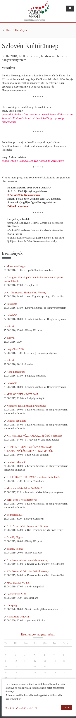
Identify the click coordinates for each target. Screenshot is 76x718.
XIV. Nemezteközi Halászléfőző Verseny (28, 560)
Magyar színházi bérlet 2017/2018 (24, 488)
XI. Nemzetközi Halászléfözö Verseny (26, 292)
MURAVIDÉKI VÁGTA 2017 (22, 394)
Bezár (67, 707)
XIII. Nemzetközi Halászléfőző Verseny (27, 526)
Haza (9, 30)
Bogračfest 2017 (15, 514)
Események (21, 30)
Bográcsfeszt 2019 (16, 594)
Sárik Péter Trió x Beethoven (22, 499)
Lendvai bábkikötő (16, 420)
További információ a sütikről (21, 708)
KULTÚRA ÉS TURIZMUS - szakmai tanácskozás (33, 477)
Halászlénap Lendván (18, 616)
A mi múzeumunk (16, 371)
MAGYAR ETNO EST (19, 582)
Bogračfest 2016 (15, 349)
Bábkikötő (12, 304)
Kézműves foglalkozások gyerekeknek (26, 405)
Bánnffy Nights (15, 537)
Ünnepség (12, 605)
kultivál (11, 326)
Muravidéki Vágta (16, 266)
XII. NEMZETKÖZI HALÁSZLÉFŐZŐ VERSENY (35, 435)
